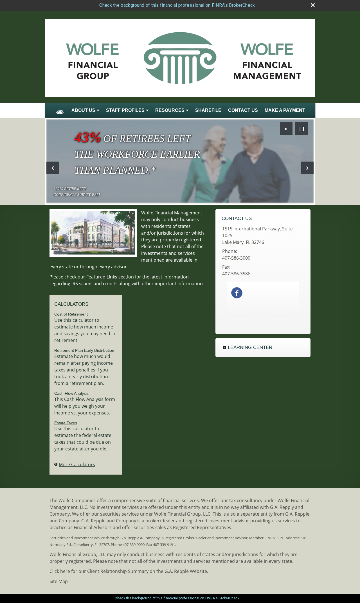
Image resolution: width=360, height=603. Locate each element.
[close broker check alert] (312, 5)
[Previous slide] (52, 168)
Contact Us (243, 110)
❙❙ (301, 128)
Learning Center (250, 347)
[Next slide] (307, 168)
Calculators (71, 304)
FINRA (269, 537)
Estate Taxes (65, 423)
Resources (169, 110)
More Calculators (77, 464)
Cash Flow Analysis (71, 393)
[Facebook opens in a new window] (236, 292)
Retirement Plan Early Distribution (84, 350)
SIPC (280, 537)
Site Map (59, 581)
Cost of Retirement (71, 314)
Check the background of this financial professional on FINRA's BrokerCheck (177, 5)
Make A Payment (285, 110)
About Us (83, 110)
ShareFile (208, 110)
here (65, 571)
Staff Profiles (125, 110)
